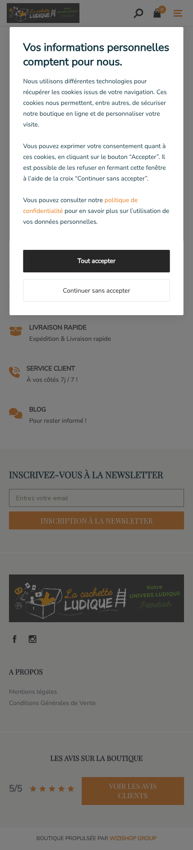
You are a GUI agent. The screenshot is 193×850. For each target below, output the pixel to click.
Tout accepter (96, 261)
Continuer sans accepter (96, 290)
